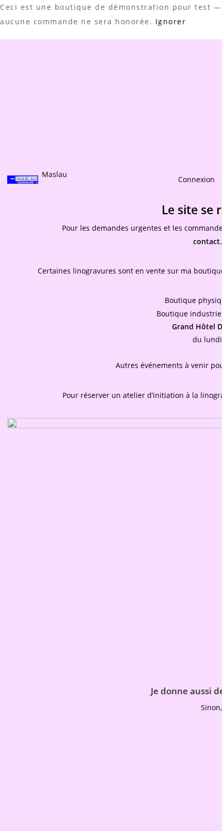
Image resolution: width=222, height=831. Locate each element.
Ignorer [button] (170, 21)
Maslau (54, 174)
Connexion (196, 179)
